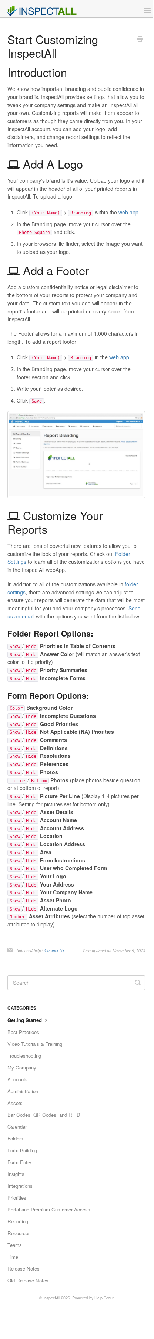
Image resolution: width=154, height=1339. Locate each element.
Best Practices (23, 1031)
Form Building (22, 1150)
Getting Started (25, 1020)
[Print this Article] (140, 39)
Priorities (16, 1197)
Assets (15, 1102)
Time (12, 1256)
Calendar (17, 1126)
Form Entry (19, 1162)
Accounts (17, 1079)
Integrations (20, 1185)
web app (128, 212)
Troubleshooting (24, 1055)
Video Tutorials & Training (34, 1043)
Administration (22, 1091)
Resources (19, 1233)
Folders (15, 1138)
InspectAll (51, 1298)
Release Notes (23, 1268)
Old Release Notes (27, 1280)
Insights (15, 1173)
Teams (14, 1244)
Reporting (17, 1221)
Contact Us (54, 950)
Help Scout (104, 1298)
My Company (21, 1067)
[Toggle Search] (138, 982)
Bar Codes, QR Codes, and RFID (43, 1114)
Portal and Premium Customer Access (48, 1209)
